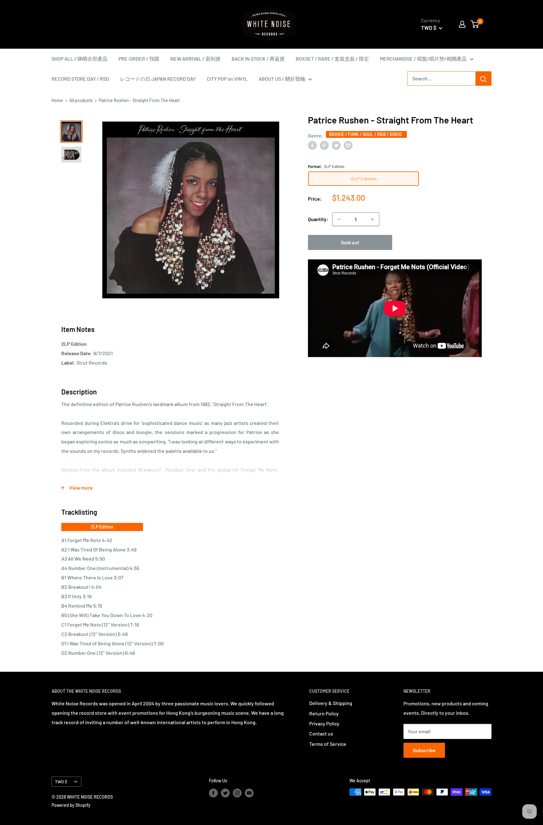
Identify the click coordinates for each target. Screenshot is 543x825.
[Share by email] (348, 145)
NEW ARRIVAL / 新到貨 (195, 59)
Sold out (350, 242)
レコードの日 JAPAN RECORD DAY (158, 79)
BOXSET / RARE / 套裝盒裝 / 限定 (332, 59)
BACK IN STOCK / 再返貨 (258, 59)
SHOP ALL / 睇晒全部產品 (79, 59)
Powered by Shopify (71, 805)
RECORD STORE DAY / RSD (80, 79)
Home (57, 100)
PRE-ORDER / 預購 (138, 59)
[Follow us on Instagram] (237, 792)
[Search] (483, 78)
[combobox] (441, 78)
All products (81, 100)
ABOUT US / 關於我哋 (282, 79)
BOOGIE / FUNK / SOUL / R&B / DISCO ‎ (366, 134)
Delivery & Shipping (330, 703)
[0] (475, 24)
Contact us (321, 733)
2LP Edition (102, 526)
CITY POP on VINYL (227, 79)
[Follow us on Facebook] (213, 792)
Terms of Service (327, 744)
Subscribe (424, 750)
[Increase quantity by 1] (372, 219)
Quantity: (318, 219)
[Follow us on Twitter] (225, 792)
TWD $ (61, 781)
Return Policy (324, 713)
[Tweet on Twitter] (336, 145)
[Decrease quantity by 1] (339, 219)
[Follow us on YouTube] (249, 792)
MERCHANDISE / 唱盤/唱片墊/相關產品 (423, 59)
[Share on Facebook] (312, 145)
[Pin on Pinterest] (324, 145)
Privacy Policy (324, 723)
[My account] (462, 24)
